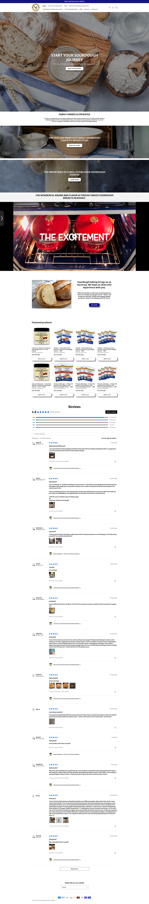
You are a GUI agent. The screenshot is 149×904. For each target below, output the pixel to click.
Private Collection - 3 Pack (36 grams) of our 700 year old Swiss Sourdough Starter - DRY (85, 385)
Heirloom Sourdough (41, 900)
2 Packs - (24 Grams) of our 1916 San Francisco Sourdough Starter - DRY (63, 349)
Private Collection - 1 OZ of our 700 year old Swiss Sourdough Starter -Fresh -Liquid (41, 385)
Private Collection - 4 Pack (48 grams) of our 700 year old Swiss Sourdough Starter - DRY (107, 385)
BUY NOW (94, 305)
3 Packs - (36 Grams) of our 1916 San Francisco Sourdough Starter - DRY (85, 349)
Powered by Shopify (50, 900)
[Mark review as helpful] (115, 461)
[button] (109, 7)
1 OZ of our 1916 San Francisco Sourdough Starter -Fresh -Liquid (41, 349)
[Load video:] (74, 236)
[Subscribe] (86, 887)
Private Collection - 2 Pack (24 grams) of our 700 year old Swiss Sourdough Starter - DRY (63, 385)
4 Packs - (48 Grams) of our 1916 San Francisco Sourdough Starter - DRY (106, 349)
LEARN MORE (74, 179)
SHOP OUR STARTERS (74, 68)
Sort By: (104, 438)
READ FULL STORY (74, 145)
